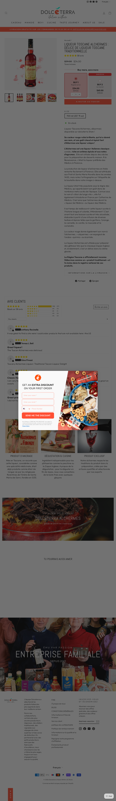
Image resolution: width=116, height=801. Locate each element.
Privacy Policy (25, 426)
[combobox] (26, 409)
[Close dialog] (95, 373)
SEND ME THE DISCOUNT (37, 415)
